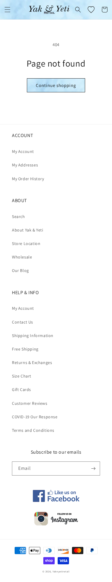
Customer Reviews (29, 403)
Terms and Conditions (33, 430)
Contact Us (22, 322)
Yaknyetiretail (61, 571)
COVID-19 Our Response (35, 416)
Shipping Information (32, 335)
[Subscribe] (93, 468)
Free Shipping (25, 349)
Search (18, 216)
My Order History (28, 178)
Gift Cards (21, 389)
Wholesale (22, 257)
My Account (23, 151)
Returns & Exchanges (32, 362)
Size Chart (21, 376)
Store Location (26, 243)
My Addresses (25, 165)
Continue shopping (56, 85)
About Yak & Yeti (27, 230)
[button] (7, 9)
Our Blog (20, 270)
